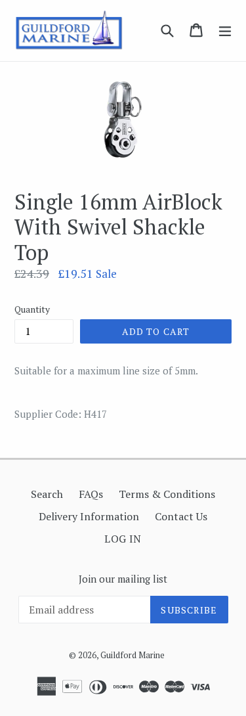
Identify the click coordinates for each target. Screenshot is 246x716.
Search (47, 494)
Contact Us (181, 516)
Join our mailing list (123, 579)
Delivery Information (89, 516)
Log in (123, 538)
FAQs (91, 494)
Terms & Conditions (167, 494)
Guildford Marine (132, 655)
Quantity (32, 309)
